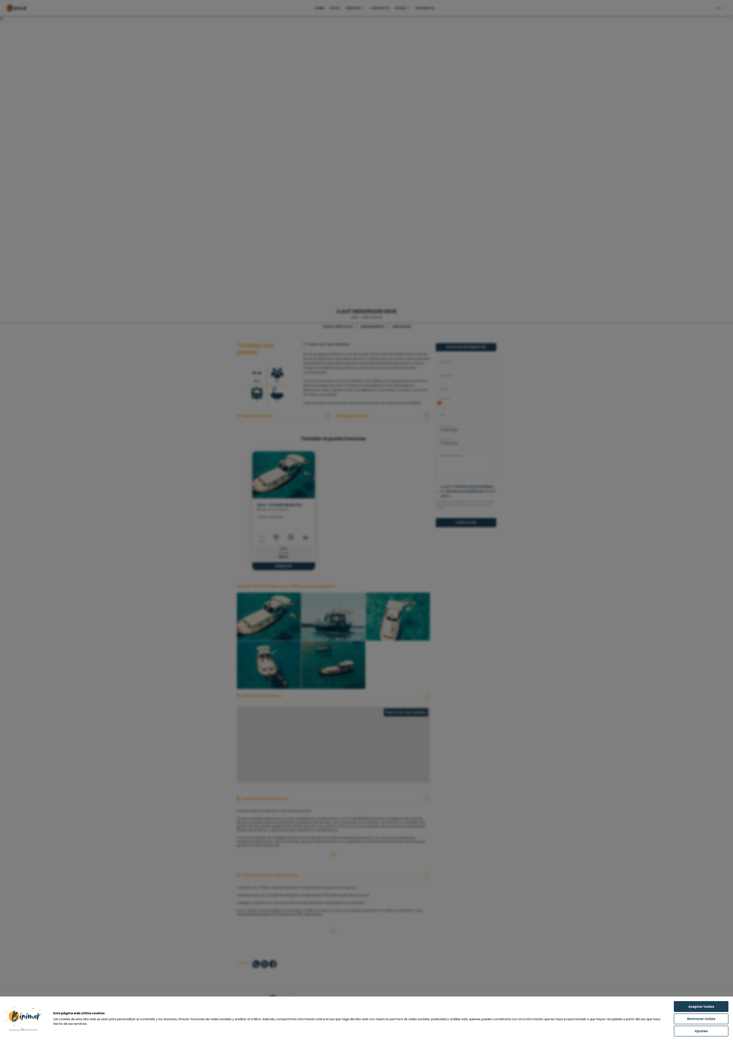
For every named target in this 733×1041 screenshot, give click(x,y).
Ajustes (701, 1031)
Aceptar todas (701, 1006)
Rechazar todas (701, 1018)
